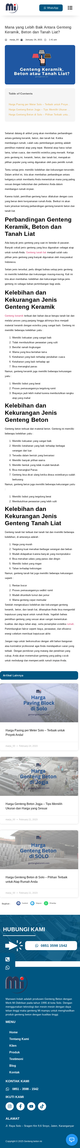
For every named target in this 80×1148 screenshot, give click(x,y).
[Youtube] (31, 1106)
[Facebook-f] (20, 1106)
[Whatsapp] (7, 967)
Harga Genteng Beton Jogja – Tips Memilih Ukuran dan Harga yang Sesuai (40, 109)
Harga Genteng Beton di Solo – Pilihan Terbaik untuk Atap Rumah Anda (40, 114)
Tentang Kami (19, 1039)
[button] (70, 7)
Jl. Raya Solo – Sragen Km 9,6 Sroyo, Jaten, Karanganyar (40, 1125)
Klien (13, 1045)
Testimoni (16, 1059)
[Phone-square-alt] (7, 959)
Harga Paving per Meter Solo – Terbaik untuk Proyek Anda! (40, 104)
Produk (14, 1052)
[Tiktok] (42, 1106)
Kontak (14, 1072)
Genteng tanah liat (36, 252)
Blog (12, 1065)
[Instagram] (10, 1106)
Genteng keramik (14, 315)
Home (13, 1032)
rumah (70, 624)
